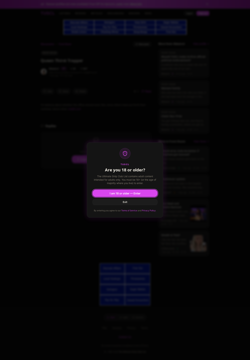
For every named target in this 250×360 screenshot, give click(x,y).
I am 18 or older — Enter (125, 193)
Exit (125, 202)
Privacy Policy (149, 210)
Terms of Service (129, 210)
